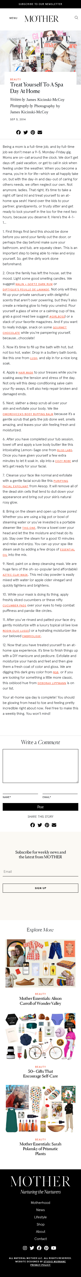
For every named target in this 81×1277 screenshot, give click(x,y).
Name (7, 797)
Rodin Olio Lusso (16, 630)
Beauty (40, 994)
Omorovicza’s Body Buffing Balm (28, 414)
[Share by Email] (40, 132)
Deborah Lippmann (52, 683)
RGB (55, 672)
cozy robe (63, 461)
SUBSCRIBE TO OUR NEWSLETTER (40, 4)
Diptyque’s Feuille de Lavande (26, 289)
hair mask (25, 372)
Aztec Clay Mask (15, 574)
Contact (40, 1238)
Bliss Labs (64, 450)
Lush (33, 358)
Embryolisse (31, 636)
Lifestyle (40, 1217)
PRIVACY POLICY (40, 1264)
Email (47, 797)
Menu (13, 18)
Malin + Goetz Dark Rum (34, 284)
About (40, 1231)
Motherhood (40, 1202)
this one (29, 527)
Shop (41, 1224)
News (40, 1209)
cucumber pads (14, 605)
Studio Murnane (55, 1261)
